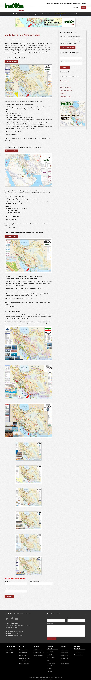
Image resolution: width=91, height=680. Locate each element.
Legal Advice (63, 93)
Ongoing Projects (23, 652)
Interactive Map (73, 14)
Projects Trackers (23, 650)
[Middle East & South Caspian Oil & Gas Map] (73, 126)
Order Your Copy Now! (11, 61)
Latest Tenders (64, 652)
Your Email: (7, 588)
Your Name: (7, 581)
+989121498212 (18, 633)
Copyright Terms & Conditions (79, 3)
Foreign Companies (38, 655)
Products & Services (20, 39)
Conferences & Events (65, 96)
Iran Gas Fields (50, 654)
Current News (9, 650)
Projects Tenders (65, 655)
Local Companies (37, 650)
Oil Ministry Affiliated (38, 652)
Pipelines (49, 668)
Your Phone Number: (35, 581)
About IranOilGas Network (66, 3)
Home (13, 39)
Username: (62, 56)
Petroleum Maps (64, 84)
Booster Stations (51, 666)
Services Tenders (65, 663)
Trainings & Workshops (66, 90)
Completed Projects (24, 661)
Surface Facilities (51, 663)
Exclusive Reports (64, 81)
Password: (62, 61)
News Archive (9, 652)
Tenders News (64, 650)
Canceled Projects (24, 663)
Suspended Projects (24, 658)
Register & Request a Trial (68, 47)
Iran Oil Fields (50, 652)
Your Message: (50, 623)
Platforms (49, 671)
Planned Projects (23, 655)
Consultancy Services (65, 87)
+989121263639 (18, 635)
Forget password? (64, 71)
